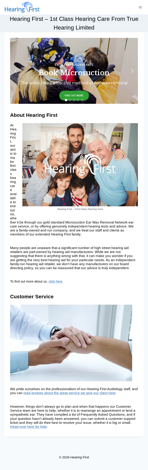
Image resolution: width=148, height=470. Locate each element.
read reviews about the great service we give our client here (69, 393)
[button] (16, 71)
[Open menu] (140, 7)
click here (55, 281)
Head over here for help (28, 427)
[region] (74, 71)
